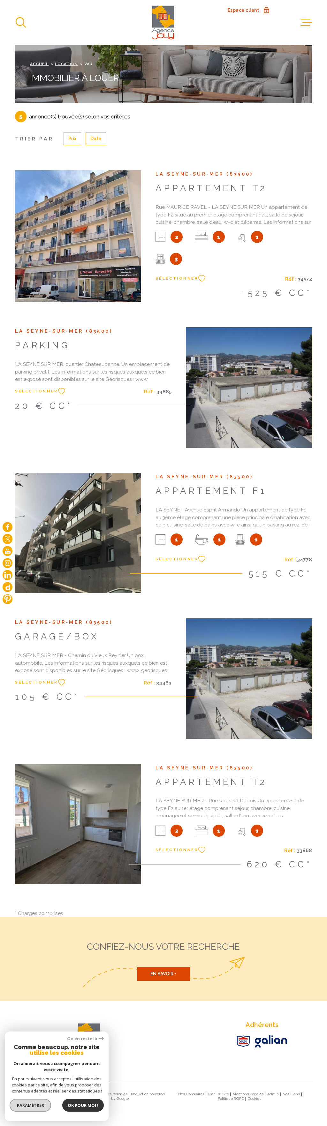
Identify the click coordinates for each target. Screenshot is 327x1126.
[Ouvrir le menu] (306, 22)
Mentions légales (248, 1094)
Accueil (39, 64)
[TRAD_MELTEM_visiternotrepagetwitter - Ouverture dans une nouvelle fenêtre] (7, 539)
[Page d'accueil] (163, 22)
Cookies (254, 1099)
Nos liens (291, 1094)
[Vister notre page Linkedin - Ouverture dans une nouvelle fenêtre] (7, 575)
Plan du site (218, 1094)
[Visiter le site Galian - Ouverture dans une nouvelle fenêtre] (271, 1041)
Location (66, 64)
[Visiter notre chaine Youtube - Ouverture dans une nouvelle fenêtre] (7, 551)
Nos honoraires (191, 1094)
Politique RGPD (231, 1098)
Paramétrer (30, 1105)
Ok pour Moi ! (83, 1105)
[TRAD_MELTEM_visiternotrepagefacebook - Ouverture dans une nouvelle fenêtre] (7, 527)
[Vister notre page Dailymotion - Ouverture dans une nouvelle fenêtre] (7, 587)
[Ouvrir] (21, 22)
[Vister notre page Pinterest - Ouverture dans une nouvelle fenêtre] (7, 599)
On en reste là (82, 1038)
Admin (273, 1094)
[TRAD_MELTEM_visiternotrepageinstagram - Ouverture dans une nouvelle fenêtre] (7, 563)
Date (95, 138)
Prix (72, 138)
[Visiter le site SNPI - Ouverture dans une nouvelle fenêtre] (243, 1041)
